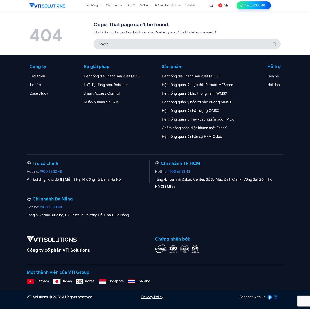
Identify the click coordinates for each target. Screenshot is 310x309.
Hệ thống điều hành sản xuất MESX (112, 76)
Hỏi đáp (273, 85)
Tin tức (35, 85)
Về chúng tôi (94, 5)
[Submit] (274, 44)
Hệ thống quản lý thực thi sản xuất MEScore (197, 85)
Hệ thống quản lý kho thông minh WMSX (194, 93)
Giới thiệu (37, 76)
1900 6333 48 (255, 5)
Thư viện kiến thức (165, 5)
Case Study (38, 93)
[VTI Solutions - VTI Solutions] (47, 5)
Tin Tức (131, 5)
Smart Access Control (102, 93)
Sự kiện (144, 5)
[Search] (211, 5)
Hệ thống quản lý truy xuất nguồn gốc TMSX (198, 119)
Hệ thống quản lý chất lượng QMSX (190, 111)
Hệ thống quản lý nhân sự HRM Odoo (192, 136)
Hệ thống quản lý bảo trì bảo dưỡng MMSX (196, 102)
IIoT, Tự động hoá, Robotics (106, 85)
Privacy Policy (152, 297)
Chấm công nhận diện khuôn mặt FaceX (194, 128)
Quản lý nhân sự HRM (101, 102)
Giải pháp (112, 5)
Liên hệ (190, 5)
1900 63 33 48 (51, 171)
